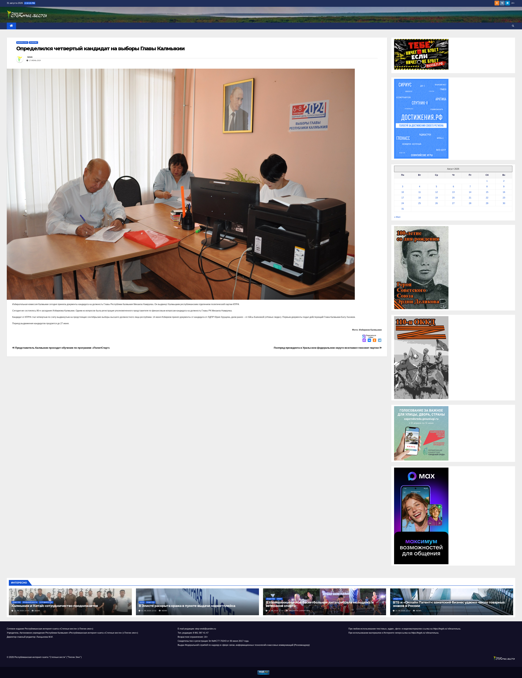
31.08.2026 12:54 (276, 611)
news (29, 57)
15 (487, 192)
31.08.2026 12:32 (403, 611)
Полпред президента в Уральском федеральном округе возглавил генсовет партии (326, 347)
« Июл (397, 217)
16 (504, 192)
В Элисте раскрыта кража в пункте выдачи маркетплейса (187, 606)
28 (470, 203)
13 (453, 192)
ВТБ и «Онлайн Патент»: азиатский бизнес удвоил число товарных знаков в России (449, 604)
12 (436, 192)
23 (504, 198)
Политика (33, 42)
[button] (513, 26)
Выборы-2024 (22, 42)
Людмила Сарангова (299, 611)
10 (402, 192)
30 (504, 203)
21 (470, 198)
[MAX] (364, 340)
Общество (16, 602)
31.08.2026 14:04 (21, 611)
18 (419, 198)
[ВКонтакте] (369, 340)
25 (419, 203)
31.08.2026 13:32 (148, 611)
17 (402, 198)
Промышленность (30, 602)
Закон (141, 602)
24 (402, 203)
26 (436, 203)
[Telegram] (380, 340)
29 (487, 203)
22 (487, 198)
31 (402, 209)
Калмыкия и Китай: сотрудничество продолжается (55, 606)
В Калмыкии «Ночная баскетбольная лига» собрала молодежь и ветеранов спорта (320, 604)
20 (453, 198)
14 (470, 192)
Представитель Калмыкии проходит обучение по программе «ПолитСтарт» (62, 347)
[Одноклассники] (374, 340)
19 (436, 198)
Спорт (279, 599)
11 (419, 192)
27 (453, 203)
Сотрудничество (46, 602)
